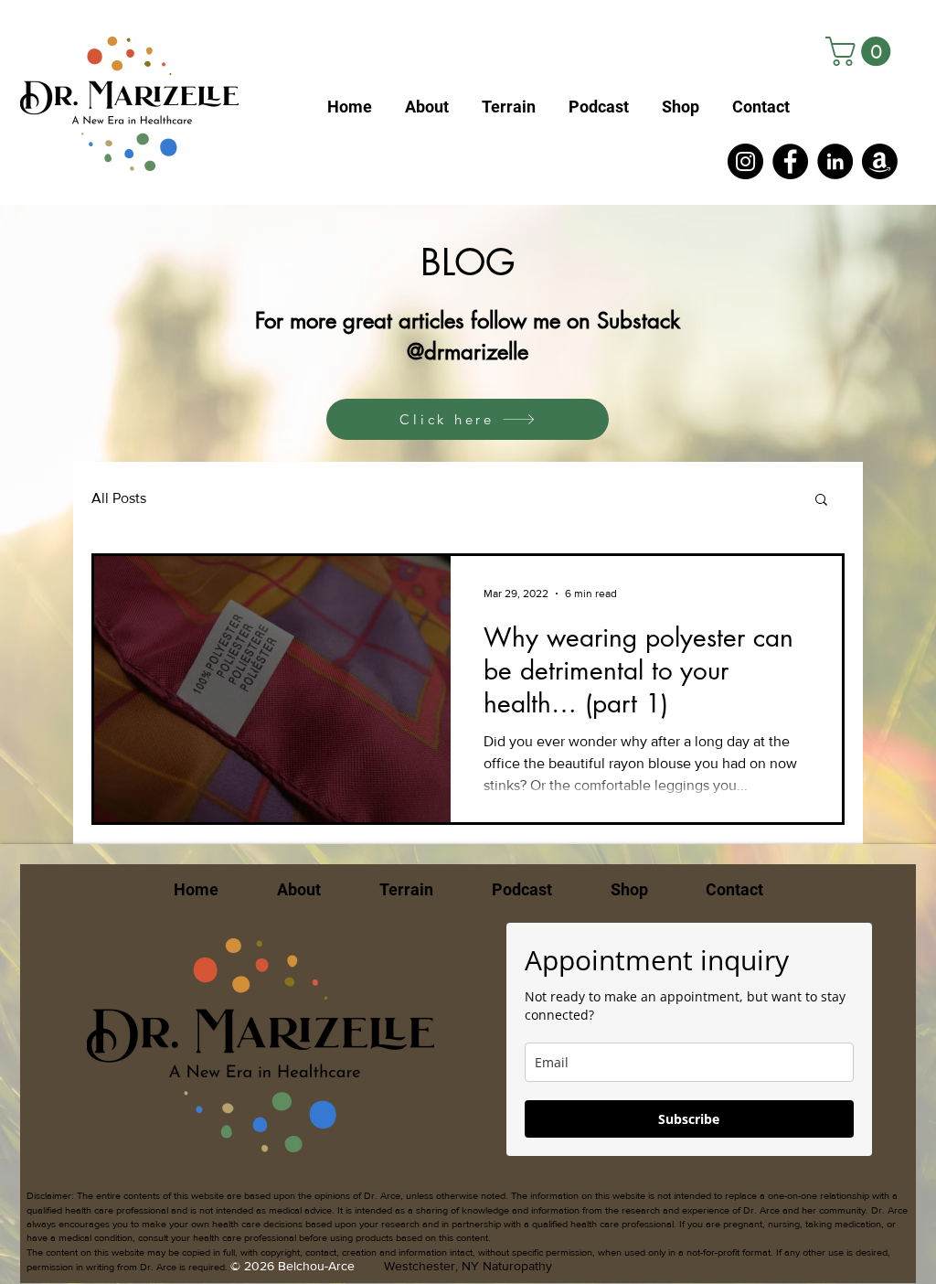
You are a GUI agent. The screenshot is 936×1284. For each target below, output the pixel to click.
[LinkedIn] (835, 161)
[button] (861, 51)
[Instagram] (745, 161)
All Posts (118, 498)
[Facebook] (790, 161)
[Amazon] (880, 161)
